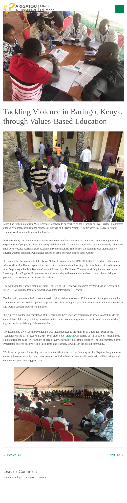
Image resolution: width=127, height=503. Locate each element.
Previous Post (12, 454)
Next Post (116, 454)
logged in (22, 477)
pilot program (68, 335)
